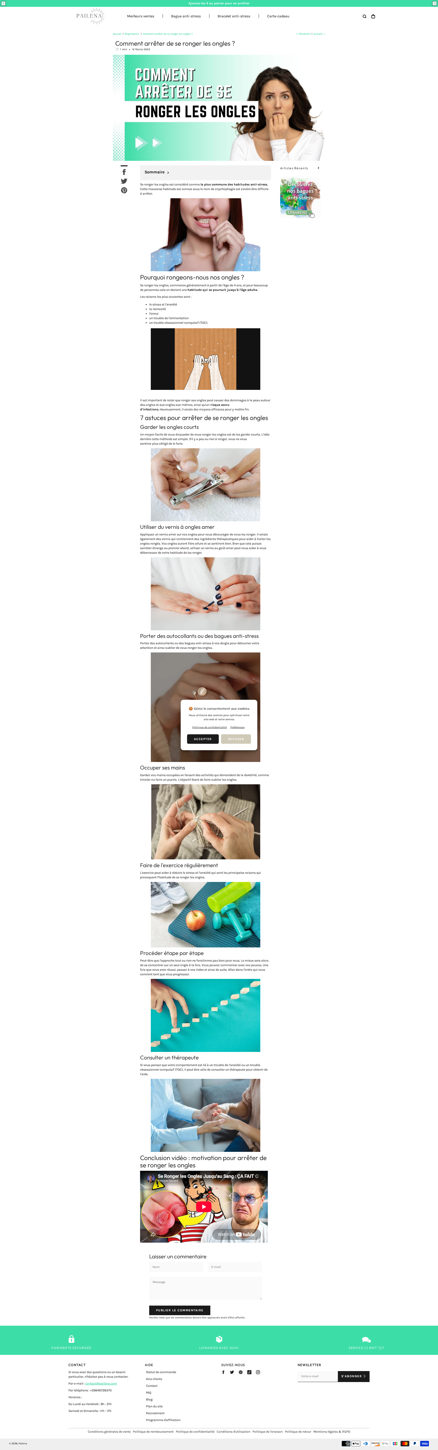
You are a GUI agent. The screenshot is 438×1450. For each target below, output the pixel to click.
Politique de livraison (268, 1432)
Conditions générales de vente (109, 1432)
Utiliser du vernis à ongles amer (177, 526)
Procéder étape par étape (172, 952)
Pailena (22, 1443)
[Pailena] (89, 16)
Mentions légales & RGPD (331, 1432)
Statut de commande (161, 1372)
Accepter (203, 739)
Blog (149, 1399)
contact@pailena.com (101, 1383)
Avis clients (154, 1379)
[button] (3, 3)
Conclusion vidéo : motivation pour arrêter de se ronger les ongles (203, 1161)
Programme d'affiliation (163, 1420)
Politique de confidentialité (195, 1432)
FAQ (148, 1393)
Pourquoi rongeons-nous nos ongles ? (192, 277)
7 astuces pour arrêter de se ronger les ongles (204, 418)
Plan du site (154, 1406)
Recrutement (155, 1413)
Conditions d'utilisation (233, 1432)
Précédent (304, 33)
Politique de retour (298, 1432)
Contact (151, 1386)
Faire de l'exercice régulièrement (179, 865)
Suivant (318, 33)
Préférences (237, 727)
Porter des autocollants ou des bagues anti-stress (199, 635)
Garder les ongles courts (169, 426)
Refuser (236, 739)
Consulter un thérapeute (169, 1057)
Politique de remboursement (153, 1432)
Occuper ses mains (163, 767)
